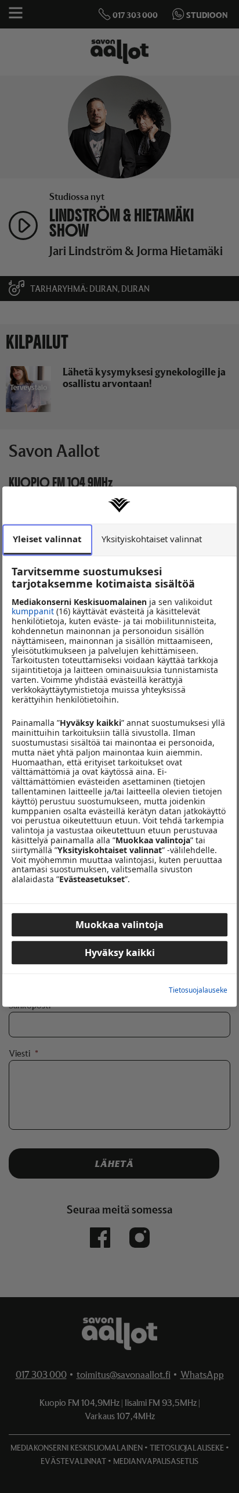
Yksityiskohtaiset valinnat (152, 539)
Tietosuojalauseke (198, 990)
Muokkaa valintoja (119, 924)
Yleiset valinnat (47, 539)
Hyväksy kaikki (120, 952)
